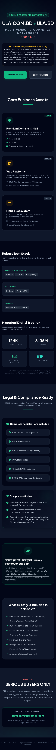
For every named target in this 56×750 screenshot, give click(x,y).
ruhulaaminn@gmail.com (28, 715)
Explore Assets (40, 74)
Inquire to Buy (15, 74)
